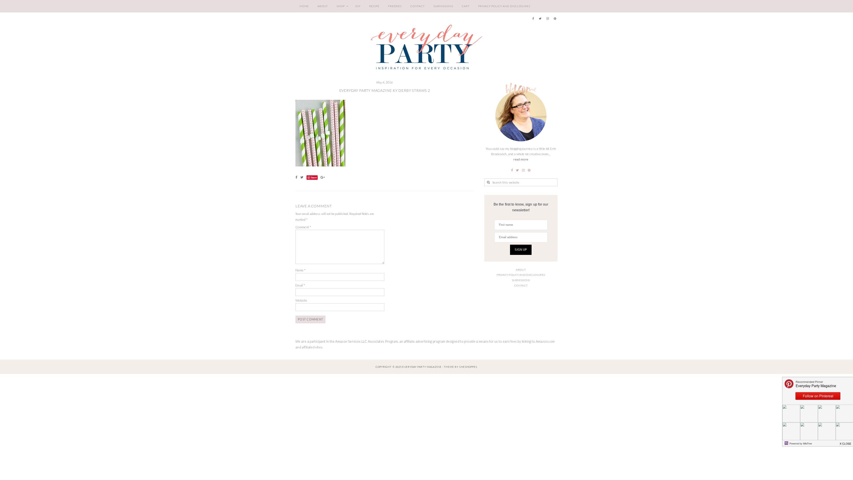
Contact (417, 6)
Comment (303, 227)
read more (520, 159)
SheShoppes (468, 366)
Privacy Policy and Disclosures (504, 6)
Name (300, 270)
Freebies (394, 6)
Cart (466, 6)
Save (314, 177)
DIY (358, 6)
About (322, 6)
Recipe (374, 6)
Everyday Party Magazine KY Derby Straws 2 (384, 90)
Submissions (443, 6)
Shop (341, 6)
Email (300, 285)
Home (304, 6)
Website (301, 300)
